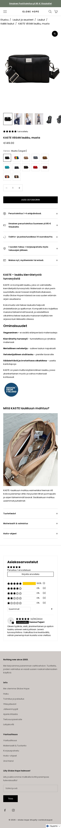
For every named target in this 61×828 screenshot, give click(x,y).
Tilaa (10, 798)
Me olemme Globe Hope (16, 688)
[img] (23, 619)
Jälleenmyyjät (10, 709)
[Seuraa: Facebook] (5, 810)
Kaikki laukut (7, 23)
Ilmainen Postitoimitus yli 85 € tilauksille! (30, 3)
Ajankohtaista (10, 714)
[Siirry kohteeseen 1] (7, 119)
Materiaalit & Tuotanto (15, 745)
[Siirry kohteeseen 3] (28, 119)
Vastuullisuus (10, 740)
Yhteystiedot (9, 704)
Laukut (41, 19)
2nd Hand (8, 760)
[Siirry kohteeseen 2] (18, 119)
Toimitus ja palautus (13, 698)
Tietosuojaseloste (12, 719)
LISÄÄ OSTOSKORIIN (30, 199)
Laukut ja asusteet (23, 19)
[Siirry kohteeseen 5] (49, 119)
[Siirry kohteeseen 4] (39, 119)
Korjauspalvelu (11, 750)
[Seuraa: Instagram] (13, 810)
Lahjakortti (8, 724)
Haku (6, 693)
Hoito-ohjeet (10, 755)
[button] (10, 131)
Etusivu (5, 19)
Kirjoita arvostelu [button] (30, 574)
